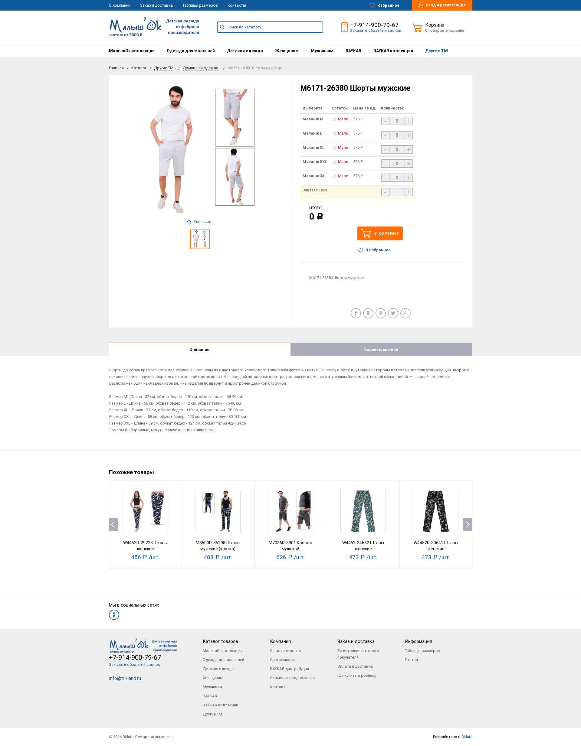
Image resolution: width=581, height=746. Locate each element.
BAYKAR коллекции (393, 50)
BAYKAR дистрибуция (289, 668)
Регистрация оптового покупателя (358, 654)
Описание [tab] (199, 349)
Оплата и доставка (355, 666)
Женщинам (287, 50)
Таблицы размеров (200, 5)
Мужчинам (322, 50)
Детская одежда (245, 50)
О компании (119, 5)
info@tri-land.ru (125, 678)
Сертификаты (282, 659)
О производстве (285, 650)
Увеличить (202, 222)
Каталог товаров (220, 641)
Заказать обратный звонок (375, 30)
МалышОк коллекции (132, 50)
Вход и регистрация (445, 5)
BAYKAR (353, 50)
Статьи (411, 659)
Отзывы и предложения (292, 678)
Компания (280, 641)
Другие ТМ (436, 50)
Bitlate (466, 737)
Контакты (237, 5)
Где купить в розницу (356, 675)
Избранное (387, 5)
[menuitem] (132, 50)
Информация (418, 641)
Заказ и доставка (156, 5)
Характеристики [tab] (381, 349)
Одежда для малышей (191, 50)
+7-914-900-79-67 (374, 24)
